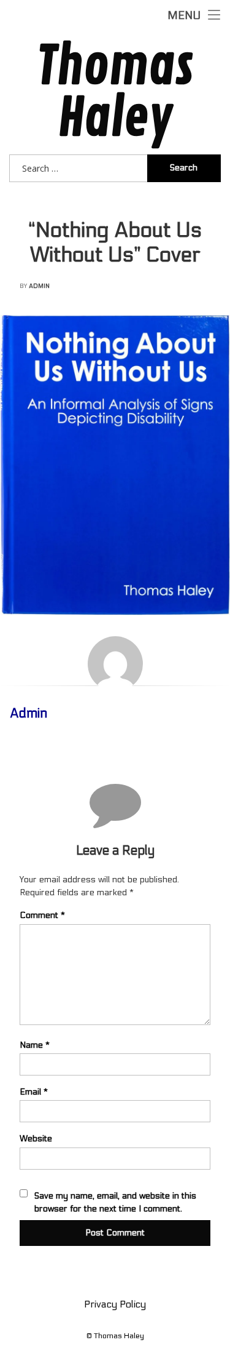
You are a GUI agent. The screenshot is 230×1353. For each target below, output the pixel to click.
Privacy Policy (115, 1304)
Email (34, 1092)
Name (35, 1045)
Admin (39, 286)
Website (36, 1138)
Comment (42, 915)
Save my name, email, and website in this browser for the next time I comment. (115, 1202)
